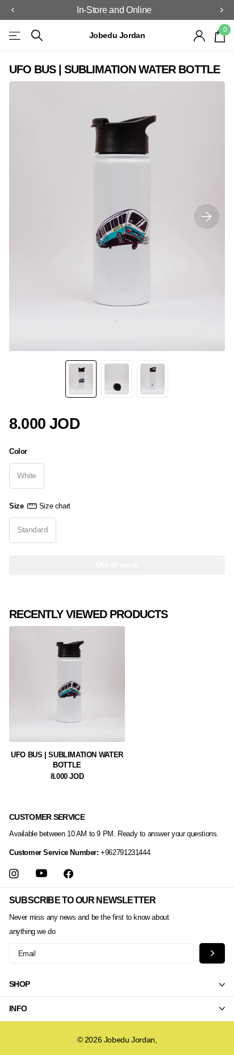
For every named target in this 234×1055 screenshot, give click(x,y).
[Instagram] (14, 874)
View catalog (15, 35)
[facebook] (68, 874)
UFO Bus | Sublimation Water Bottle (67, 759)
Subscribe (212, 953)
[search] (37, 35)
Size (39, 506)
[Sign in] (200, 35)
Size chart (54, 506)
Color (18, 451)
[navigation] (12, 10)
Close (117, 984)
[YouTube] (41, 874)
